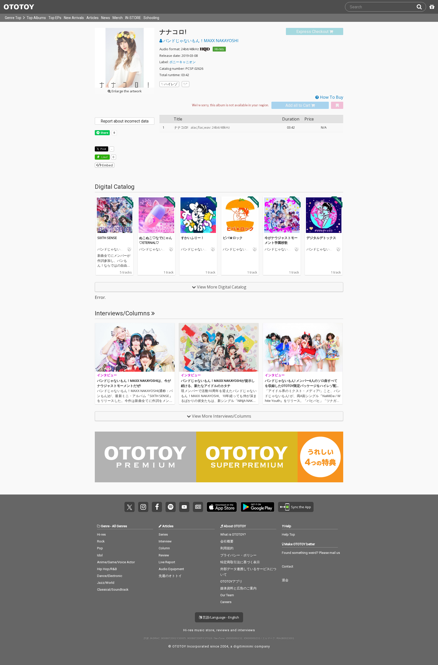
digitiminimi (243, 646)
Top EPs (54, 18)
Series (163, 534)
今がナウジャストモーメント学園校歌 (281, 240)
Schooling (151, 18)
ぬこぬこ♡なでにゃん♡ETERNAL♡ (155, 240)
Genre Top (13, 18)
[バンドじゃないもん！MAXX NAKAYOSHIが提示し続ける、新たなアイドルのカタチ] (219, 347)
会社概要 (226, 541)
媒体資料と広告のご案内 (238, 588)
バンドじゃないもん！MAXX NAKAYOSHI (200, 40)
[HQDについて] (205, 49)
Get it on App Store (222, 507)
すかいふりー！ (192, 237)
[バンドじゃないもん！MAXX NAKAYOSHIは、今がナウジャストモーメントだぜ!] (135, 347)
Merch (118, 18)
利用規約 (226, 548)
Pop (100, 548)
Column (164, 548)
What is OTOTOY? (233, 534)
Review (164, 555)
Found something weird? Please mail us (311, 553)
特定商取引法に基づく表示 (240, 562)
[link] (314, 31)
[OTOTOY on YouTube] (184, 507)
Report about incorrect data (125, 121)
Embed (107, 165)
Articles (92, 18)
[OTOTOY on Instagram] (143, 507)
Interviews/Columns (123, 313)
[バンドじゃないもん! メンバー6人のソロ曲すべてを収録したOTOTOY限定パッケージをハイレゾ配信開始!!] (302, 347)
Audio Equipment (171, 569)
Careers (225, 602)
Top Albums (36, 18)
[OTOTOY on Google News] (198, 507)
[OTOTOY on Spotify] (171, 507)
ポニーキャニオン (182, 62)
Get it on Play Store (258, 507)
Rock (101, 541)
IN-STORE (133, 18)
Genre (105, 526)
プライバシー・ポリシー (238, 555)
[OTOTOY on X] (129, 507)
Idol (100, 555)
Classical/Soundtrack (113, 589)
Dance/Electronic (109, 576)
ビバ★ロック (233, 237)
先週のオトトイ (170, 576)
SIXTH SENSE (107, 237)
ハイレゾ (170, 84)
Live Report (167, 562)
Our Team (227, 595)
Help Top (288, 534)
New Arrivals (74, 18)
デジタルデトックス (321, 237)
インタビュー (107, 375)
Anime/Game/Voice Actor (116, 562)
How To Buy (331, 97)
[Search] (421, 6)
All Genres (119, 526)
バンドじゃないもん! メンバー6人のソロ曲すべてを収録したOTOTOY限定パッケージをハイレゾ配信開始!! (302, 386)
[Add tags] (185, 84)
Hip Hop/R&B (107, 569)
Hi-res (219, 49)
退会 (285, 580)
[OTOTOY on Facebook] (157, 507)
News (105, 18)
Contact (287, 566)
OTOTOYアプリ (231, 581)
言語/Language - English (220, 617)
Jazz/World (105, 583)
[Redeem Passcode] (431, 7)
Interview (165, 541)
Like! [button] (104, 157)
